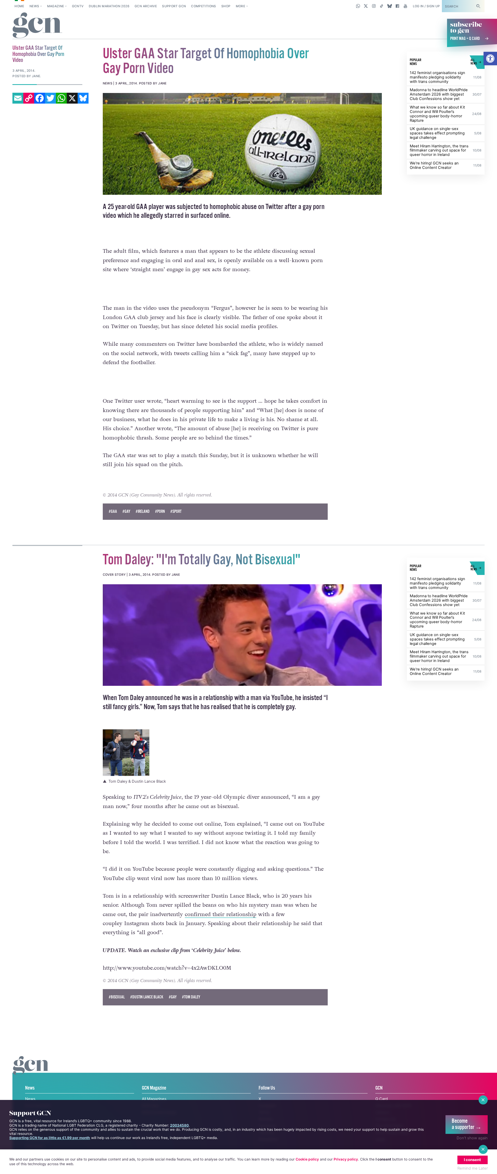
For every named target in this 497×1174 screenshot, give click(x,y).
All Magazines (154, 1099)
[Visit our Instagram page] (374, 6)
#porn (160, 511)
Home (19, 6)
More (240, 6)
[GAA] (242, 144)
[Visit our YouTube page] (405, 6)
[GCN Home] (37, 25)
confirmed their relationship (220, 914)
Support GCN (174, 6)
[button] (490, 58)
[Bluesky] (83, 98)
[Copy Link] (28, 98)
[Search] (478, 6)
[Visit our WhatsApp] (358, 6)
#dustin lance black (146, 997)
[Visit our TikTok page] (381, 6)
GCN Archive (146, 6)
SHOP (225, 6)
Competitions (203, 6)
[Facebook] (39, 98)
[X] (72, 98)
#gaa (113, 511)
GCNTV (78, 6)
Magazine (55, 6)
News (34, 6)
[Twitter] (50, 98)
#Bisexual (117, 997)
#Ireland (143, 511)
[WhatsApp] (61, 98)
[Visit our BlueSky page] (389, 6)
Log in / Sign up (426, 6)
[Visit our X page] (366, 6)
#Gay (126, 511)
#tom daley (191, 997)
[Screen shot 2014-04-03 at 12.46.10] (242, 635)
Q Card (381, 1099)
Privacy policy (346, 1159)
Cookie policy (307, 1159)
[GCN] (31, 1071)
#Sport (175, 511)
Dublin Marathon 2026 (109, 6)
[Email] (17, 98)
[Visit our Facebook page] (397, 6)
